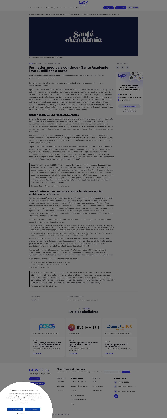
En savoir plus (24, 403)
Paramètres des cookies (24, 414)
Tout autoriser (15, 409)
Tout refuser (32, 409)
